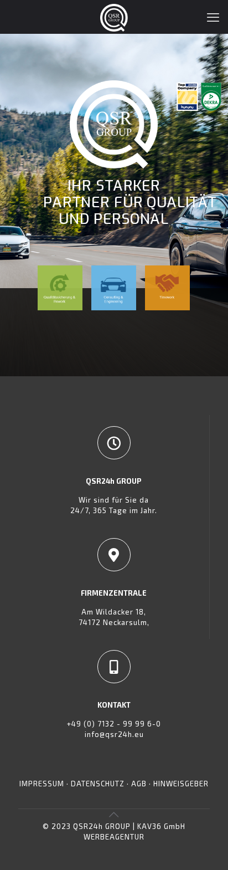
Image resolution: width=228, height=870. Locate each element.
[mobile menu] (213, 16)
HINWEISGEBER (181, 783)
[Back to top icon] (114, 814)
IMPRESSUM (42, 783)
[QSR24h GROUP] (114, 16)
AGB (139, 783)
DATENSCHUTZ (98, 783)
